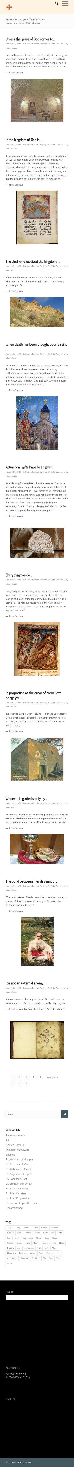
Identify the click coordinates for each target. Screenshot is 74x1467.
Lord (39, 1248)
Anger (9, 1228)
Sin (44, 1258)
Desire (37, 1233)
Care (36, 1228)
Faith (59, 1233)
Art (7, 1140)
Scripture (36, 1258)
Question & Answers (18, 1149)
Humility (10, 1248)
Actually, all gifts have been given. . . (31, 466)
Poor (41, 1253)
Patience (23, 1253)
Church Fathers (32, 44)
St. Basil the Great (16, 1178)
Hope (61, 1243)
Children (54, 1228)
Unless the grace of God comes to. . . (31, 38)
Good (54, 1238)
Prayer (49, 1253)
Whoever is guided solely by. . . (27, 798)
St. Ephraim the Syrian (19, 1183)
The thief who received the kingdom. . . (33, 261)
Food (16, 1238)
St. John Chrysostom (18, 1198)
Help (54, 1243)
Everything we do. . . (19, 574)
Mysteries (11, 1253)
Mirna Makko (11, 48)
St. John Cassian (55, 44)
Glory (38, 1238)
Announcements (15, 1135)
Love (46, 1248)
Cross (19, 1233)
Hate (28, 1243)
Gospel (10, 1243)
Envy (45, 1233)
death (28, 1233)
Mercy (55, 1248)
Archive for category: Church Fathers (25, 19)
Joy (19, 1248)
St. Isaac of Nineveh (17, 1188)
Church (10, 1233)
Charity (44, 1228)
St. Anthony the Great (18, 1169)
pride (58, 1253)
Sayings (43, 44)
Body (18, 1228)
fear (9, 1238)
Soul (51, 1258)
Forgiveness (27, 1238)
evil (52, 1233)
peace (33, 1253)
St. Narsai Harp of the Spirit (22, 1203)
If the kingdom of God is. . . (24, 139)
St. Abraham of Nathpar (19, 1159)
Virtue (9, 1263)
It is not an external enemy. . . (26, 983)
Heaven (45, 1243)
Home (21, 23)
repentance (12, 1258)
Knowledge (29, 1248)
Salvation (24, 1258)
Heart (35, 1243)
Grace (19, 1243)
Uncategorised (14, 1207)
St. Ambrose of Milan (18, 1164)
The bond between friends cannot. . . (31, 881)
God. (47, 1238)
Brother (27, 1228)
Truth (58, 1258)
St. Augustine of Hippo (18, 1174)
